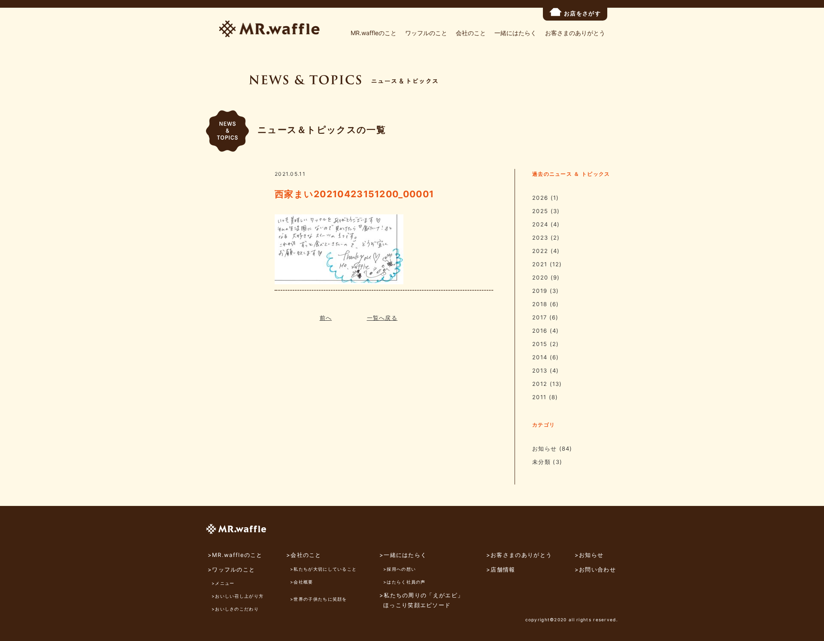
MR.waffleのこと (374, 32)
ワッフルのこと (426, 32)
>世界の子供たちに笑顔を (318, 599)
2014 (539, 357)
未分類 (541, 461)
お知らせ (544, 448)
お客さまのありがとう (575, 32)
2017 (539, 317)
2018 (539, 304)
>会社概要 (301, 581)
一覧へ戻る (382, 317)
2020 (540, 277)
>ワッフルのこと (231, 569)
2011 (539, 397)
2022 (540, 250)
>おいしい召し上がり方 (238, 596)
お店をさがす (582, 13)
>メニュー (223, 583)
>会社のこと (303, 554)
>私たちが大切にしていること (323, 569)
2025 (540, 211)
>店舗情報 (500, 569)
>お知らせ (589, 554)
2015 (539, 343)
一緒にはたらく (515, 32)
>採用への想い (399, 569)
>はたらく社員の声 (404, 581)
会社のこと (471, 32)
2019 (539, 290)
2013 (539, 370)
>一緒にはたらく (403, 554)
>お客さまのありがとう (519, 554)
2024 (540, 224)
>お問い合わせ (595, 569)
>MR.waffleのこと (235, 554)
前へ (326, 317)
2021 (539, 264)
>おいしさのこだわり (235, 608)
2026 (540, 197)
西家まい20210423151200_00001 (354, 194)
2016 (539, 330)
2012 (539, 383)
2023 (540, 237)
